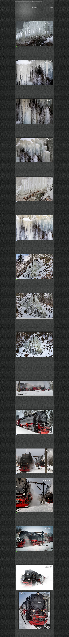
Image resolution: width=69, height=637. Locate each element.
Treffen (32, 1)
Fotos (29, 1)
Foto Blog (25, 1)
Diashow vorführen (35, 7)
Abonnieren (51, 7)
